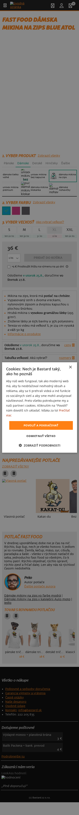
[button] (39, 445)
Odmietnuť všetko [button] (40, 436)
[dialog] (39, 407)
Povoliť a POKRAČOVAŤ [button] (41, 425)
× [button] (70, 367)
